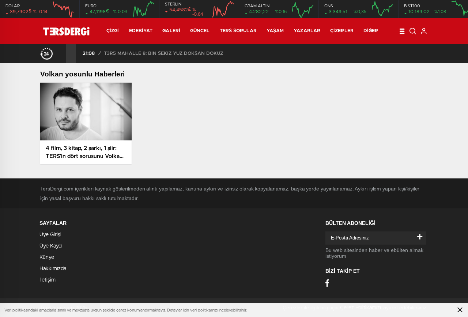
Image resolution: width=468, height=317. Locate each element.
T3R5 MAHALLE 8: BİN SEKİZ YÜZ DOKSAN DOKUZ (163, 53)
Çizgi (112, 31)
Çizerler (342, 31)
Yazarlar (307, 31)
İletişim (47, 280)
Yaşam (275, 31)
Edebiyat (141, 31)
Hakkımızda (52, 268)
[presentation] (61, 53)
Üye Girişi (50, 234)
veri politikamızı (204, 310)
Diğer (370, 31)
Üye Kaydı (51, 246)
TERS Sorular (238, 31)
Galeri (171, 31)
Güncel (200, 31)
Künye (46, 257)
